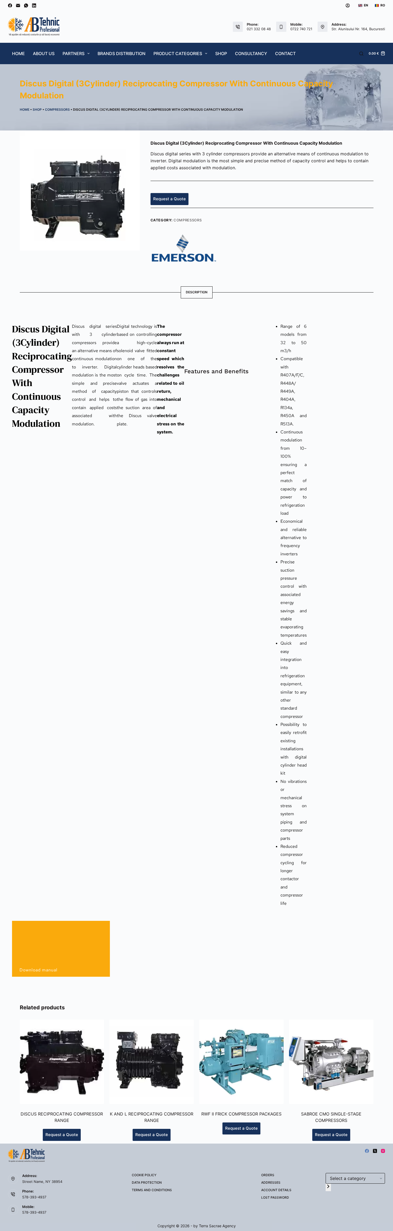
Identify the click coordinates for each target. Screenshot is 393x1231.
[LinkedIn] (34, 5)
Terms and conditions (152, 1190)
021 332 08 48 (259, 29)
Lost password (275, 1197)
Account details (276, 1190)
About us (44, 53)
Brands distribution (121, 53)
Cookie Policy (144, 1175)
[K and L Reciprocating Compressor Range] (151, 1062)
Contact (285, 53)
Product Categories (177, 53)
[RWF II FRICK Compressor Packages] (241, 1062)
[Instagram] (383, 1151)
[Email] (18, 5)
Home (18, 53)
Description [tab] (196, 292)
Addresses (270, 1182)
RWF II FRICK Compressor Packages (241, 1114)
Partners (73, 53)
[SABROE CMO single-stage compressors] (331, 1062)
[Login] (348, 5)
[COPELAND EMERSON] (184, 247)
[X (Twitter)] (375, 1151)
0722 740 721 (301, 29)
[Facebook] (10, 5)
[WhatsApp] (26, 5)
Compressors (57, 109)
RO (382, 5)
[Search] (361, 54)
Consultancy (251, 53)
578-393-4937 (34, 1197)
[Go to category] (328, 1187)
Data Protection (147, 1182)
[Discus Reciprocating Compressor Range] (62, 1062)
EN (366, 5)
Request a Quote (169, 198)
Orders (267, 1175)
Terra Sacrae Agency (217, 1226)
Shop (221, 53)
